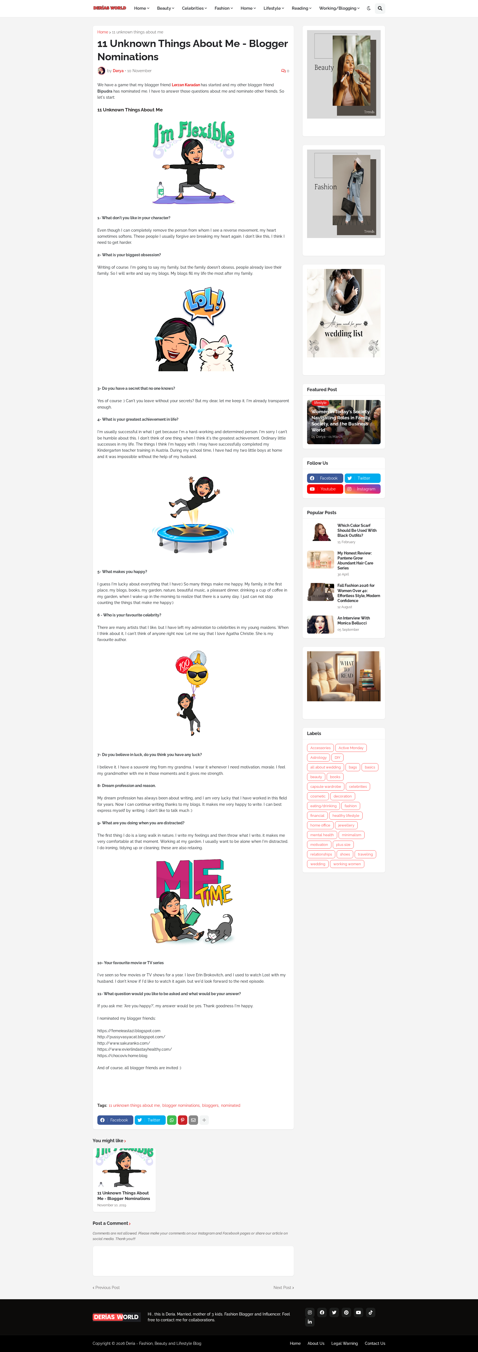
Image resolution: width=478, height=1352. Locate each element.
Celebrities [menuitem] (193, 8)
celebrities (358, 786)
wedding (317, 864)
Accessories (320, 748)
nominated (230, 1105)
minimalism (351, 835)
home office (320, 825)
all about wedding (325, 767)
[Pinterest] (182, 1120)
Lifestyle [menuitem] (272, 8)
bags (353, 767)
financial (317, 816)
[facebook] (322, 1312)
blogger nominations (181, 1105)
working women (347, 864)
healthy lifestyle (345, 816)
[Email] (193, 1120)
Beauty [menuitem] (164, 8)
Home (102, 32)
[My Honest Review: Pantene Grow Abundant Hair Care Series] (320, 560)
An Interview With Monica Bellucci (353, 620)
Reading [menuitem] (300, 8)
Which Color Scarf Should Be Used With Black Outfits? (356, 530)
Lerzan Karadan (186, 85)
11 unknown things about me (137, 32)
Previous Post (107, 1287)
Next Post (282, 1287)
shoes (345, 854)
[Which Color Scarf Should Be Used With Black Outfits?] (320, 532)
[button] (369, 8)
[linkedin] (310, 1322)
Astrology (318, 757)
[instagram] (310, 1312)
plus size (343, 845)
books (335, 777)
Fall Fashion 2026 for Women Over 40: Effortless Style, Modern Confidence (358, 593)
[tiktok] (370, 1312)
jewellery (346, 825)
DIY (337, 757)
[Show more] (204, 1120)
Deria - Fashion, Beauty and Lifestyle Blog (163, 1343)
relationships (321, 854)
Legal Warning (344, 1343)
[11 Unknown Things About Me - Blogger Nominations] (124, 1167)
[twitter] (334, 1312)
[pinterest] (346, 1312)
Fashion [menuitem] (222, 8)
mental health (322, 835)
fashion (351, 806)
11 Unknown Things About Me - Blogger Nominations (123, 1196)
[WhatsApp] (171, 1120)
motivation (319, 845)
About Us (316, 1343)
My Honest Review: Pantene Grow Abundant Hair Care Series (355, 561)
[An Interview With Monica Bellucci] (320, 625)
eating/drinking (323, 806)
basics (370, 767)
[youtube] (358, 1312)
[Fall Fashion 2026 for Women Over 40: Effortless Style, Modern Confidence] (320, 592)
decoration (343, 796)
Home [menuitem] (140, 8)
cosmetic (318, 796)
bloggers (210, 1105)
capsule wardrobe (325, 786)
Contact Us (375, 1343)
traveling (365, 854)
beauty (316, 777)
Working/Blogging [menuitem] (337, 8)
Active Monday (351, 748)
